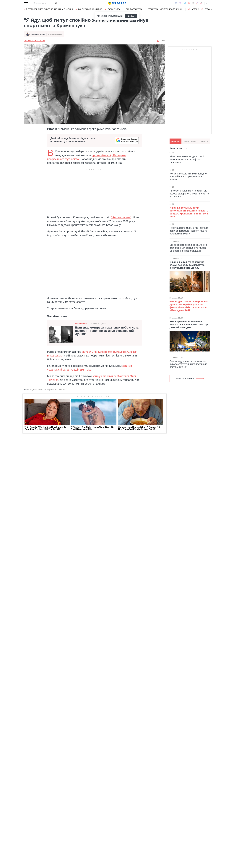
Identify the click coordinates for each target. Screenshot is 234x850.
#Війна (62, 390)
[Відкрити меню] (25, 3)
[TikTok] (201, 3)
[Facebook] (176, 3)
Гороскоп (210, 9)
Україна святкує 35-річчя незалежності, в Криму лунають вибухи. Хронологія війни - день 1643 (189, 212)
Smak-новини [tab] (189, 141)
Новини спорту (81, 323)
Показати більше (185, 378)
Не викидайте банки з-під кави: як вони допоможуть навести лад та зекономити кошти (189, 230)
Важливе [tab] (204, 141)
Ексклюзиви (114, 9)
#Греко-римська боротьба (43, 390)
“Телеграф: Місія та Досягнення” (165, 9)
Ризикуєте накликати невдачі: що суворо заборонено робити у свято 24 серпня (189, 193)
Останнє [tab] (175, 141)
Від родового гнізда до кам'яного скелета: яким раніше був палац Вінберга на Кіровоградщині (188, 248)
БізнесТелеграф (134, 9)
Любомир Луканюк (38, 34)
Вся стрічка (176, 148)
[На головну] (117, 3)
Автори (195, 9)
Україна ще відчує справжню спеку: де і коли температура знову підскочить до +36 (187, 265)
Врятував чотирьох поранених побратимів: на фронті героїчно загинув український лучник (107, 331)
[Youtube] (189, 3)
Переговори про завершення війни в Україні (49, 9)
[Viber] (180, 3)
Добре (131, 16)
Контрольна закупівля (90, 9)
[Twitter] (193, 3)
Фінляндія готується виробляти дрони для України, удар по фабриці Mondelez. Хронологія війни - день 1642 (189, 306)
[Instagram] (197, 3)
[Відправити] (56, 3)
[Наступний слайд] (211, 9)
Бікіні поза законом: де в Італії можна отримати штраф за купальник (187, 159)
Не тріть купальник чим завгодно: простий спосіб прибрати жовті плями (188, 176)
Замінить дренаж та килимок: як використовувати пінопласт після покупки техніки (188, 364)
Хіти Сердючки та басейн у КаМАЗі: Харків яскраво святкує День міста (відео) (189, 324)
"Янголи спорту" (121, 217)
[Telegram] (185, 3)
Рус (208, 3)
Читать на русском (34, 41)
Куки (119, 16)
